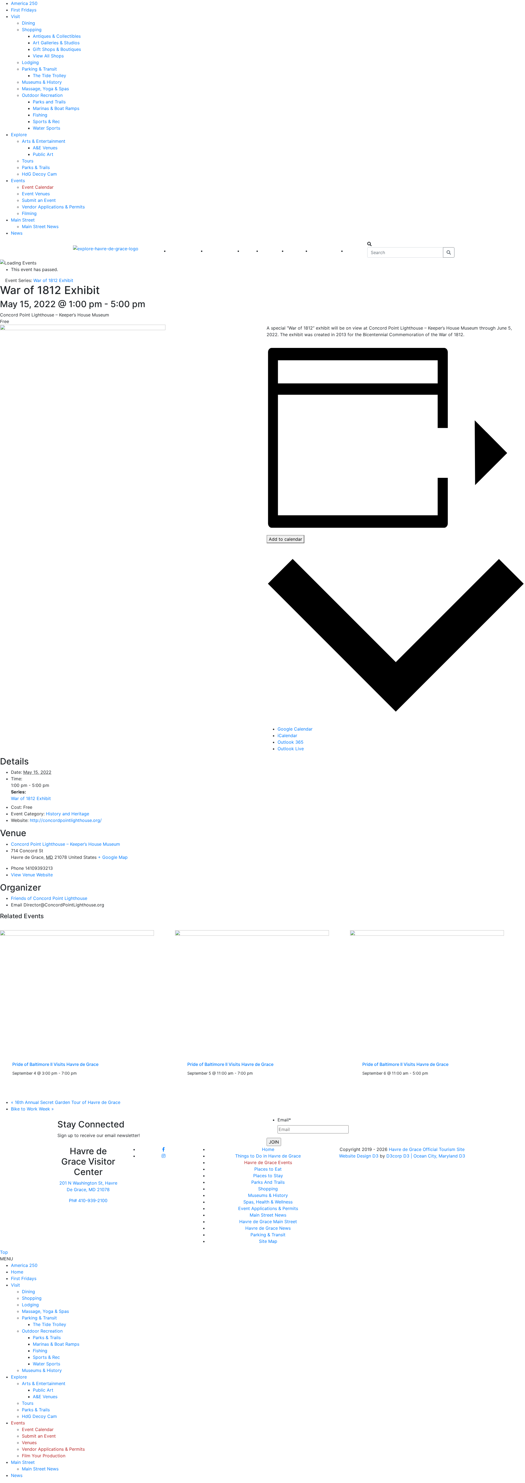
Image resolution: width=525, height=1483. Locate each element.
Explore (19, 134)
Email (284, 1120)
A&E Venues (45, 147)
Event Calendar (38, 187)
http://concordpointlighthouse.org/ (66, 820)
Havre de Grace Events (268, 1162)
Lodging (30, 62)
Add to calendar (285, 539)
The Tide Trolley (49, 75)
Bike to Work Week (32, 1109)
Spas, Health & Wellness (268, 1202)
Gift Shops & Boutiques (57, 49)
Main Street (23, 220)
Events (18, 180)
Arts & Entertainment (43, 141)
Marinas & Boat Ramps (56, 108)
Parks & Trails (36, 167)
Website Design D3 (359, 1156)
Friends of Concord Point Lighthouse (49, 898)
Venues (29, 1442)
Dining (28, 23)
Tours (27, 161)
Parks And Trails (268, 1182)
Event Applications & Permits (268, 1208)
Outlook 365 (291, 742)
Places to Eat (268, 1169)
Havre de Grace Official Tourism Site (427, 1149)
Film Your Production (43, 1455)
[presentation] (77, 989)
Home (268, 1149)
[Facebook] (163, 1149)
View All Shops (48, 56)
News (16, 233)
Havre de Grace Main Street (268, 1221)
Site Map (268, 1241)
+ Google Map (113, 857)
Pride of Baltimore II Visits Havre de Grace (55, 1064)
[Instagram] (163, 1156)
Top (4, 1252)
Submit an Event (39, 200)
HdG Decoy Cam (39, 174)
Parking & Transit (39, 69)
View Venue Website (32, 874)
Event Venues (36, 193)
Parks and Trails (49, 101)
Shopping (32, 29)
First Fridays (23, 10)
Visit (15, 16)
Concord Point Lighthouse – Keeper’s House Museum (65, 844)
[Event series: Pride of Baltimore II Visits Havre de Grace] (80, 1073)
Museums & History (42, 82)
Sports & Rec (46, 121)
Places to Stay (268, 1175)
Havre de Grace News (268, 1228)
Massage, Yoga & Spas (45, 88)
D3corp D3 (398, 1156)
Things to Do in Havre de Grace (268, 1156)
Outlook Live (291, 748)
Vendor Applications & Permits (53, 207)
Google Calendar (295, 729)
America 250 (24, 3)
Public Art (43, 154)
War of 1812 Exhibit (31, 798)
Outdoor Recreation (42, 95)
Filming (29, 213)
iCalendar (287, 735)
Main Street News (40, 226)
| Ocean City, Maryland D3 (438, 1156)
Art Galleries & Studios (56, 42)
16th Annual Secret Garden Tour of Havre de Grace (65, 1102)
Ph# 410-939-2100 (88, 1200)
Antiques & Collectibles (57, 36)
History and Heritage (67, 813)
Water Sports (46, 128)
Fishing (40, 115)
